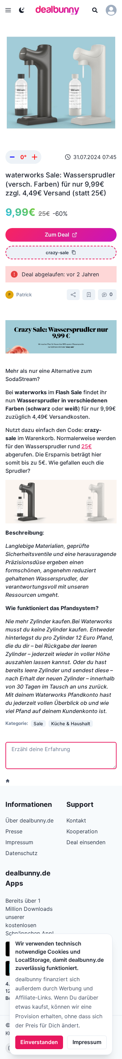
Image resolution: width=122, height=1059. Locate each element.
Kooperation (82, 831)
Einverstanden (39, 1042)
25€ (86, 446)
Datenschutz (21, 853)
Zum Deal (57, 234)
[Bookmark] (88, 294)
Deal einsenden (85, 842)
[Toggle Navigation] (8, 10)
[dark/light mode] (21, 10)
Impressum (87, 1042)
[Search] (95, 10)
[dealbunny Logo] (60, 10)
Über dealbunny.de (29, 820)
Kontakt (76, 820)
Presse (13, 831)
